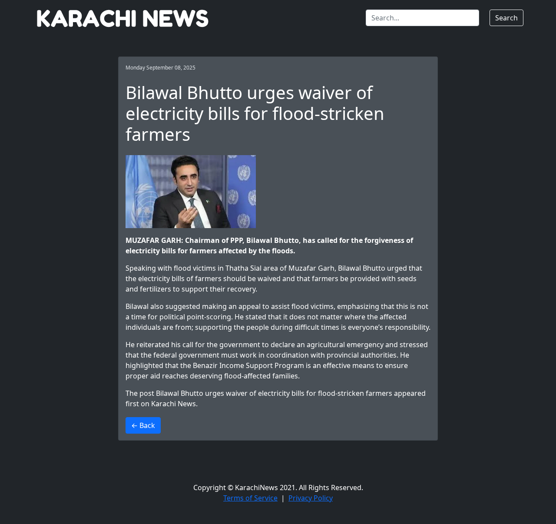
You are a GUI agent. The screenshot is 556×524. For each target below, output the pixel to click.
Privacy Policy (310, 498)
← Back (143, 425)
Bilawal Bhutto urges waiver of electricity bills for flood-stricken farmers (274, 393)
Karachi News (173, 403)
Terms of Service (250, 498)
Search (506, 18)
